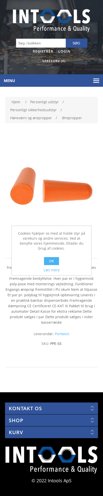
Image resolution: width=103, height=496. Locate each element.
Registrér (43, 51)
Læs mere (52, 270)
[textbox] (41, 43)
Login (64, 51)
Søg (76, 43)
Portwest (62, 333)
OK (51, 261)
